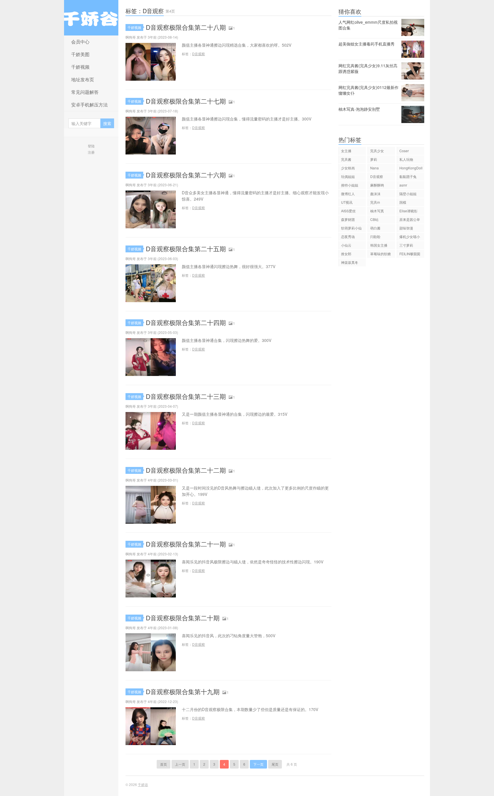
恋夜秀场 (348, 236)
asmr (403, 185)
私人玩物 (406, 159)
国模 (402, 202)
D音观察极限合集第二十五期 (186, 248)
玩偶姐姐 (348, 176)
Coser (404, 150)
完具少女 (377, 150)
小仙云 (346, 245)
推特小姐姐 (349, 185)
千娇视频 (80, 67)
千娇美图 (80, 54)
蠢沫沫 (375, 193)
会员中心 (80, 41)
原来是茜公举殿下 (409, 220)
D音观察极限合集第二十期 (183, 617)
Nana (374, 167)
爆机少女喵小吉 (409, 237)
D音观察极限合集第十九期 (183, 691)
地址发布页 (82, 79)
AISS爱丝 (348, 210)
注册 (91, 152)
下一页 (258, 764)
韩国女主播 (378, 245)
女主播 (346, 150)
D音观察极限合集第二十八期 (186, 27)
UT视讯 (346, 202)
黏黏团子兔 (408, 176)
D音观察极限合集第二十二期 (186, 470)
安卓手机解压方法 (89, 104)
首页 (163, 764)
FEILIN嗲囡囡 (409, 253)
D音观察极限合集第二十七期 (186, 100)
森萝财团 (348, 219)
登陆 (91, 145)
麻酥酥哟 (377, 185)
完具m (375, 202)
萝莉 (373, 159)
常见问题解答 (85, 92)
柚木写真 (377, 210)
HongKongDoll (411, 167)
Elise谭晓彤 (408, 210)
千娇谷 (91, 17)
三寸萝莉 (406, 245)
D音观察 (198, 53)
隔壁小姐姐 (408, 193)
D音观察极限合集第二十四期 (186, 322)
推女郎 (346, 253)
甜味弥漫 (406, 227)
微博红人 (348, 193)
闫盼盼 (375, 236)
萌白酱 (375, 227)
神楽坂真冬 (349, 262)
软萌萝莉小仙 (351, 227)
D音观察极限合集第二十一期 (186, 543)
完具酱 (346, 159)
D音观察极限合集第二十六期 (186, 174)
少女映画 (348, 167)
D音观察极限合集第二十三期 (186, 396)
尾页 (275, 764)
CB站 (374, 219)
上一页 (180, 764)
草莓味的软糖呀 (380, 254)
